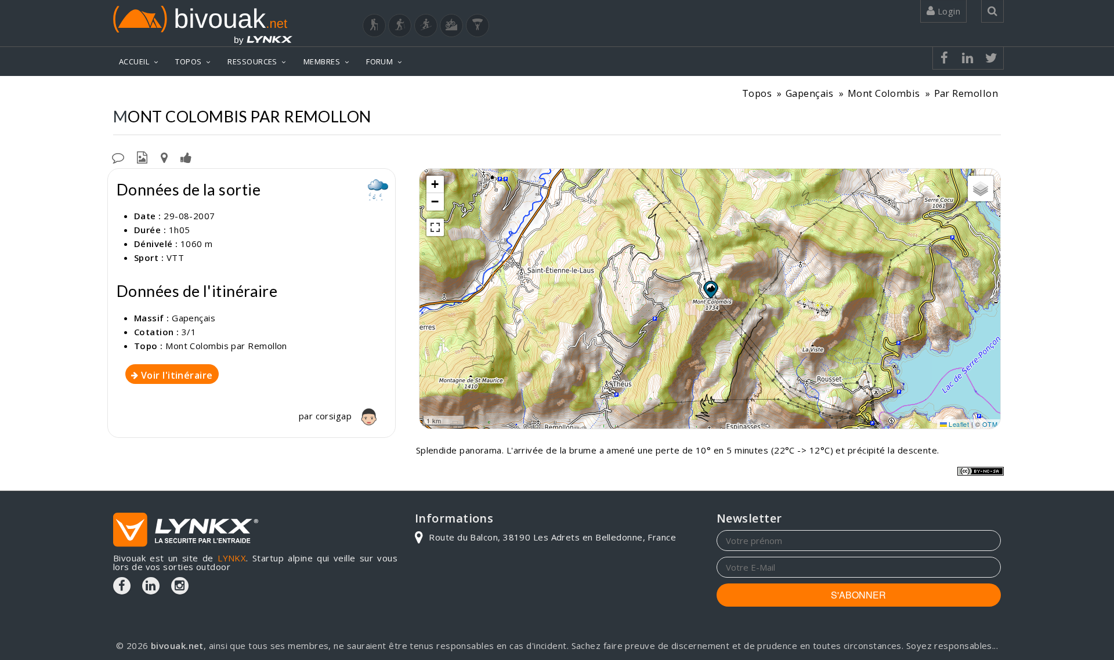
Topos (757, 93)
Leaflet (958, 424)
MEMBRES (321, 61)
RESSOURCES (252, 61)
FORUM (379, 61)
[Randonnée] (374, 25)
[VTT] (451, 25)
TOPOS (188, 61)
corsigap (335, 416)
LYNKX (232, 558)
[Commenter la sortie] (118, 156)
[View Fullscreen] (435, 227)
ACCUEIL (134, 61)
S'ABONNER (858, 594)
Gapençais (810, 93)
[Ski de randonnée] (425, 25)
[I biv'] (186, 156)
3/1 (189, 332)
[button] (710, 289)
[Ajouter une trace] (164, 156)
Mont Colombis (884, 93)
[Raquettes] (399, 25)
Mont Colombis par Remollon (226, 345)
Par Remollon (966, 93)
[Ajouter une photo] (142, 156)
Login (947, 11)
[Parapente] (477, 25)
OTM (989, 424)
